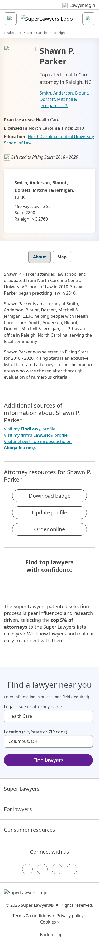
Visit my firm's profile (36, 435)
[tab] (39, 257)
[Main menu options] (10, 18)
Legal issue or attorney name (33, 707)
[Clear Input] (86, 716)
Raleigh (59, 32)
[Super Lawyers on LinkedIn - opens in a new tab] (72, 869)
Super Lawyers (22, 788)
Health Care (13, 32)
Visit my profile (29, 429)
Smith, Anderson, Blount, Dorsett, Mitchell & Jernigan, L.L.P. (64, 99)
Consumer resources (29, 829)
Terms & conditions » (33, 916)
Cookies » (49, 922)
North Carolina (38, 32)
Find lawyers (48, 760)
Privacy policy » (71, 916)
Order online (49, 529)
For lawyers (18, 809)
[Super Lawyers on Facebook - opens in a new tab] (27, 869)
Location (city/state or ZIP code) (35, 732)
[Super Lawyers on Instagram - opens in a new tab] (42, 869)
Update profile (49, 512)
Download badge (49, 495)
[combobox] (48, 716)
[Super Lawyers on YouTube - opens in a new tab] (57, 869)
